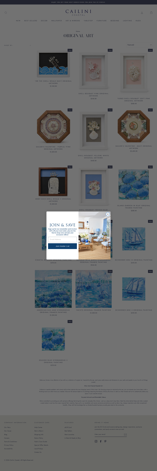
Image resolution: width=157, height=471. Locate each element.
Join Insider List (62, 246)
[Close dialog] (108, 214)
